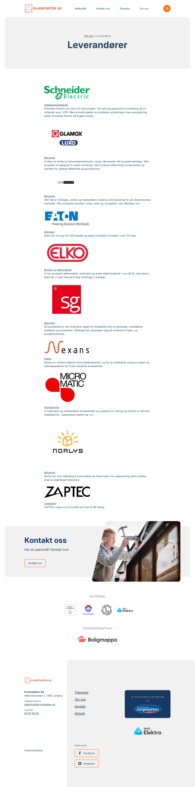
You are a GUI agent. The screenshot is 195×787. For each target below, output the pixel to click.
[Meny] (167, 8)
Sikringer (49, 231)
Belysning (49, 157)
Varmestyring (51, 407)
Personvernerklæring (33, 750)
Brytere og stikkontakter (58, 269)
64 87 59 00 (31, 713)
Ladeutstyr (50, 503)
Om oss (88, 35)
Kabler (48, 358)
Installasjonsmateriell (56, 104)
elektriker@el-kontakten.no (39, 704)
